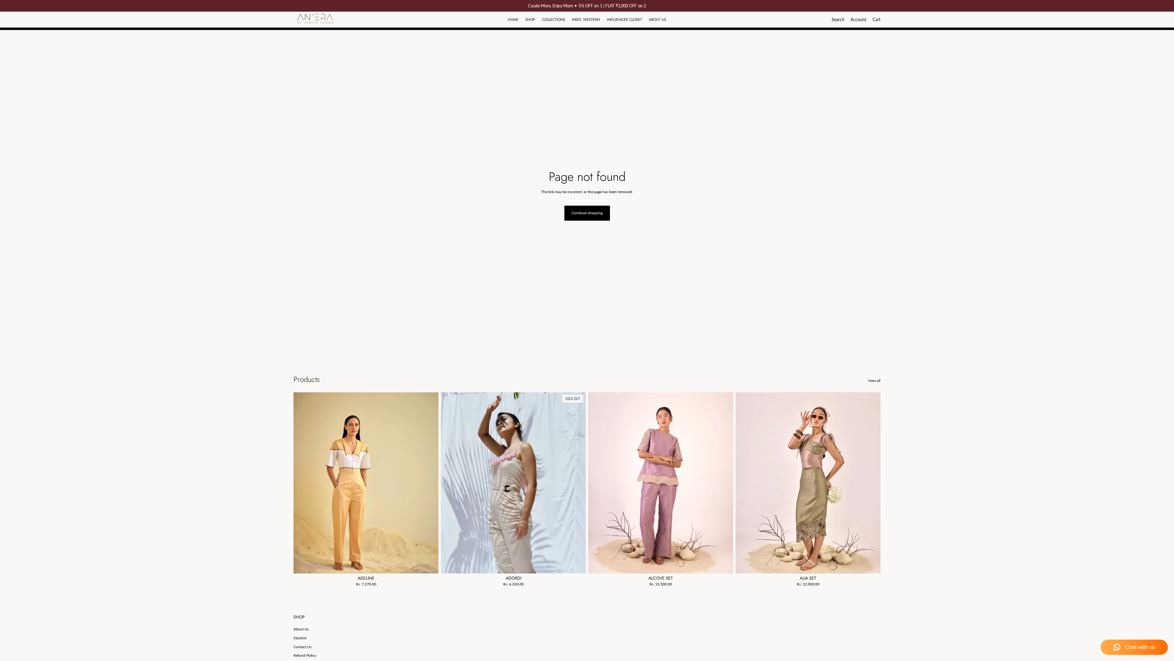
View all (874, 380)
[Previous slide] (303, 483)
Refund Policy (305, 655)
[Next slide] (429, 483)
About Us (301, 629)
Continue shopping (587, 213)
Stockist (300, 638)
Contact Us (303, 646)
